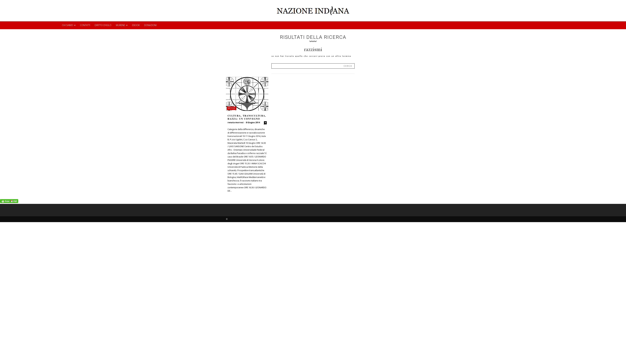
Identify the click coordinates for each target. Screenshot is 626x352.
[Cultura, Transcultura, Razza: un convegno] (247, 94)
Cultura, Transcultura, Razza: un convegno (247, 117)
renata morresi (236, 122)
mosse (231, 108)
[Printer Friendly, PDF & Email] (9, 202)
